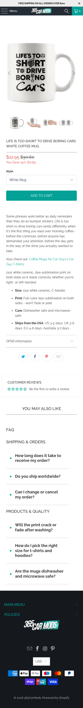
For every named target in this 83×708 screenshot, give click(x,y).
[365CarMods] (41, 11)
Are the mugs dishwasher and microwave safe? (39, 573)
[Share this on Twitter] (23, 357)
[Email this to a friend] (58, 357)
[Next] (73, 73)
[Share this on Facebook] (35, 357)
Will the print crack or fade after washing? (35, 527)
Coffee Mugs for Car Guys (47, 259)
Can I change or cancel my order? (36, 494)
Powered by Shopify (55, 697)
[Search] (66, 11)
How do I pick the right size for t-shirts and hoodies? (36, 550)
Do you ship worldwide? (38, 476)
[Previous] (9, 73)
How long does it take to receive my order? (38, 458)
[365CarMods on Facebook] (37, 649)
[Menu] (2, 11)
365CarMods (32, 697)
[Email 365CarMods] (30, 649)
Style (9, 171)
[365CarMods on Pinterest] (53, 649)
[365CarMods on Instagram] (45, 649)
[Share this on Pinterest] (47, 357)
